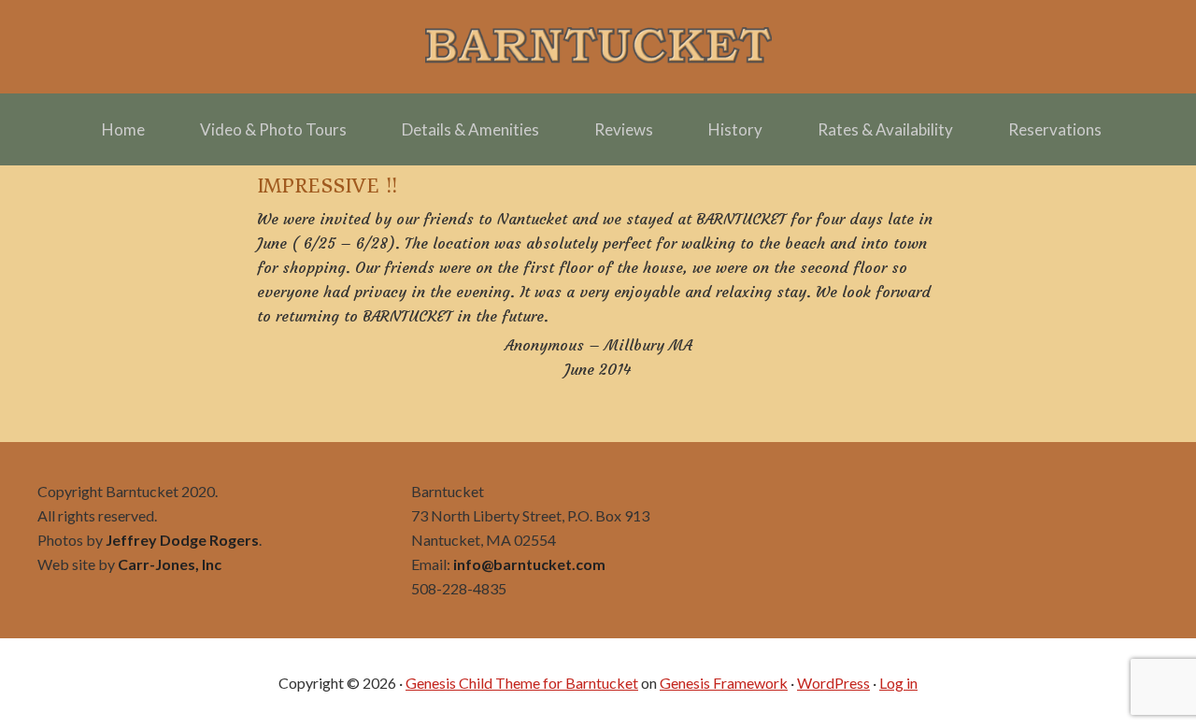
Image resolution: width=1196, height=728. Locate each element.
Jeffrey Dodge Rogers (182, 540)
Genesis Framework (724, 683)
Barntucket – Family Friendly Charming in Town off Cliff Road (598, 47)
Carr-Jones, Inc (169, 564)
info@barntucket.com (529, 564)
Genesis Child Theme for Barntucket (522, 683)
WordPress (833, 683)
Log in (898, 683)
